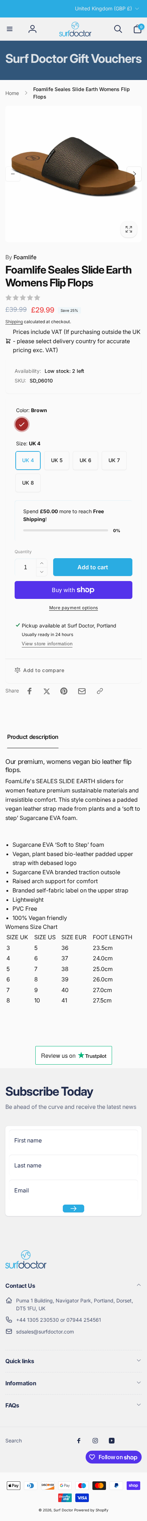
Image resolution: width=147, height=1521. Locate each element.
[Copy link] (99, 691)
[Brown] (21, 424)
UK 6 (85, 460)
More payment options (73, 607)
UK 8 (28, 483)
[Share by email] (81, 691)
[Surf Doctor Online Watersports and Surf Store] (25, 1266)
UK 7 (114, 460)
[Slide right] (134, 173)
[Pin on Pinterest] (63, 691)
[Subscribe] (73, 1208)
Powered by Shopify (91, 1510)
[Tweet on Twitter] (46, 691)
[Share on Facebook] (29, 691)
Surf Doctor (63, 1510)
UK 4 (28, 460)
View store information (47, 643)
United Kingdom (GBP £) (103, 8)
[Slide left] (12, 173)
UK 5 (56, 460)
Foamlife (20, 257)
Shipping (14, 321)
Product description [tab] (33, 736)
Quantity (23, 551)
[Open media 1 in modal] (73, 174)
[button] (9, 29)
